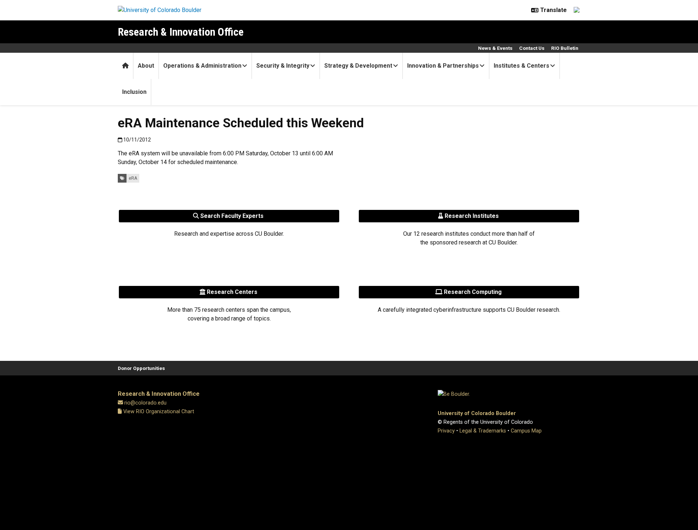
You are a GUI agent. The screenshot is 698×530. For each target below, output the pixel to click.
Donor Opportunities (141, 368)
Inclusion (134, 91)
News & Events (495, 48)
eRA (133, 178)
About (146, 65)
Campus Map (526, 431)
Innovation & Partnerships (443, 65)
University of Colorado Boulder (477, 413)
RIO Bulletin (564, 48)
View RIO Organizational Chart (158, 412)
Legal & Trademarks (483, 431)
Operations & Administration (202, 65)
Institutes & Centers (521, 65)
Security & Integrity (282, 65)
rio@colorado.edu (145, 403)
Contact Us (532, 48)
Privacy (446, 431)
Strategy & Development (358, 65)
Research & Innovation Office (181, 31)
